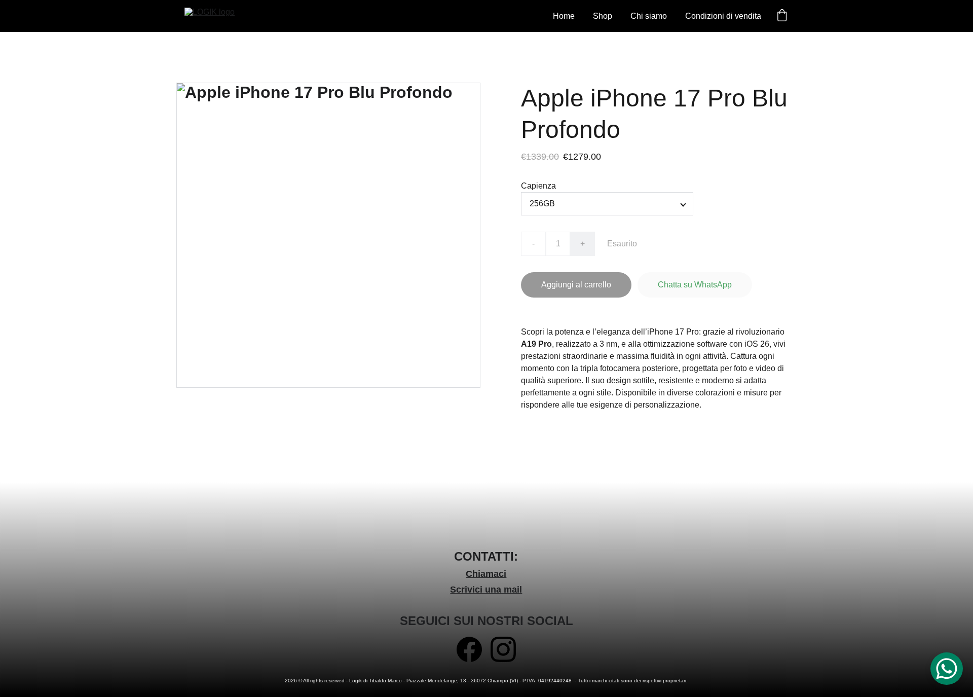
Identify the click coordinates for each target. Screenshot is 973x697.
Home (564, 16)
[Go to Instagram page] (503, 649)
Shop (602, 16)
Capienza (538, 185)
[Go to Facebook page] (469, 649)
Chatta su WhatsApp (695, 284)
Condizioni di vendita (723, 16)
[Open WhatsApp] (946, 668)
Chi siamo (648, 16)
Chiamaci (486, 574)
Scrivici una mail (486, 589)
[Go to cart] (782, 16)
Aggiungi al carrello (576, 284)
